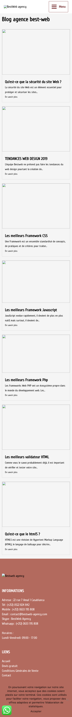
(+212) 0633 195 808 (27, 623)
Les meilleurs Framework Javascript (31, 310)
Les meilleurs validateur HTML (27, 457)
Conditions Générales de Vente (20, 671)
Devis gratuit (10, 666)
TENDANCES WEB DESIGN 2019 (26, 158)
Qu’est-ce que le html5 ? (22, 534)
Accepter (36, 711)
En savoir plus (11, 96)
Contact (6, 675)
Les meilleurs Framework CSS (26, 236)
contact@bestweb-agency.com (28, 614)
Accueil (6, 661)
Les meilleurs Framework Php (26, 380)
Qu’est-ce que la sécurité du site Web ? (33, 82)
